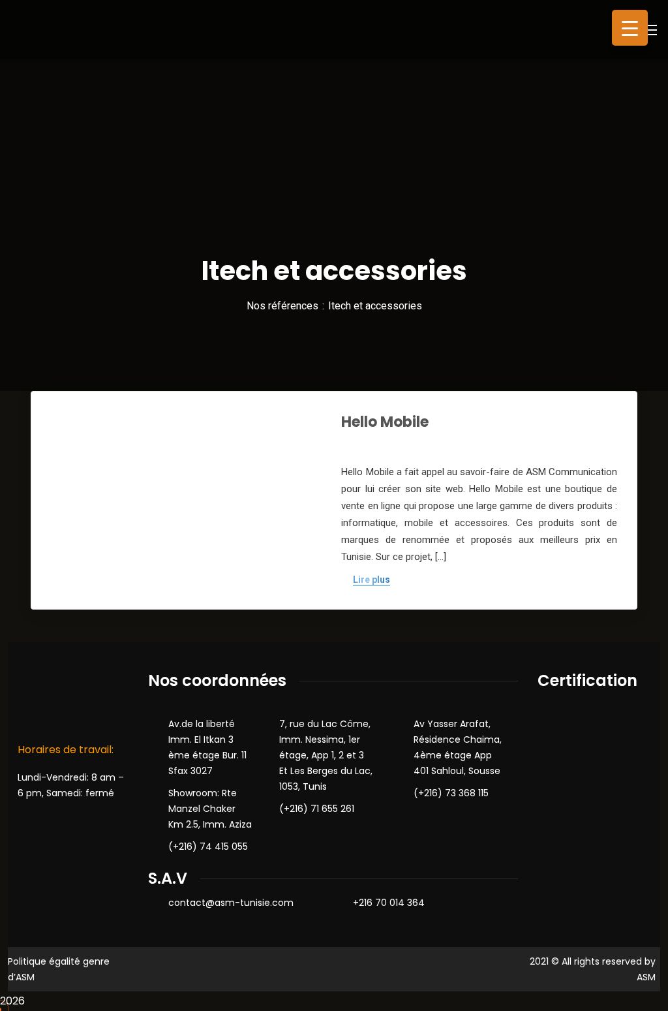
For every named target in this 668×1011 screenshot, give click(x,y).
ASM (646, 977)
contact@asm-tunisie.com (231, 902)
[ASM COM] (67, 29)
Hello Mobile (385, 422)
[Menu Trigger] (630, 28)
